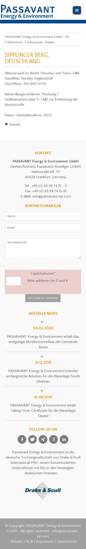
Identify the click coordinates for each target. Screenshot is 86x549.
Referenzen (15, 42)
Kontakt (17, 541)
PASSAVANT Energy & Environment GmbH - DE (37, 36)
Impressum (45, 541)
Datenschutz (67, 541)
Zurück (14, 125)
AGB (29, 541)
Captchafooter (30, 273)
